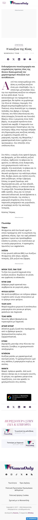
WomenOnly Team (11, 53)
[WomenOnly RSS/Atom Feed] (31, 475)
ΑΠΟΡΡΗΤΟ (32, 518)
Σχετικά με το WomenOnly (19, 500)
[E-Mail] (24, 59)
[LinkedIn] (19, 59)
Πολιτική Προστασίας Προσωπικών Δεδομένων (19, 489)
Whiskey (30, 513)
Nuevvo (15, 513)
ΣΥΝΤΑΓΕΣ (19, 45)
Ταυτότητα (12, 483)
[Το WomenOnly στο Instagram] (11, 475)
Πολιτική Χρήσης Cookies (19, 495)
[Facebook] (8, 59)
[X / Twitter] (13, 59)
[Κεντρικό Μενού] (4, 3)
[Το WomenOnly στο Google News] (26, 475)
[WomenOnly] (19, 3)
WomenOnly (19, 468)
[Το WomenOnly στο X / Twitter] (21, 475)
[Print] (30, 59)
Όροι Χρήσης (25, 483)
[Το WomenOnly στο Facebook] (6, 475)
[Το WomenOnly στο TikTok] (16, 475)
